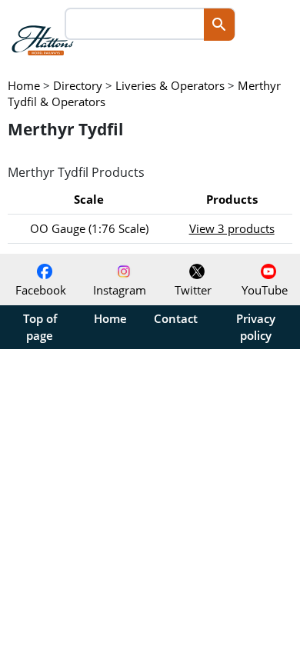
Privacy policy (255, 327)
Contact (176, 318)
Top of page (40, 327)
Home (110, 318)
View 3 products (232, 228)
